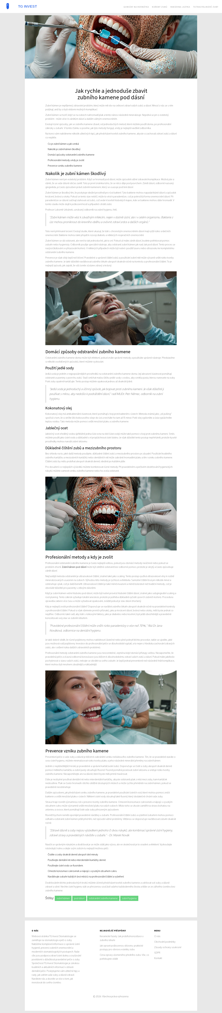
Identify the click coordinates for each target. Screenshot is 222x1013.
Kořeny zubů (159, 7)
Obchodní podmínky (165, 941)
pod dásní (79, 898)
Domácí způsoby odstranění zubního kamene (71, 154)
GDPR (157, 952)
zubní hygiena (129, 898)
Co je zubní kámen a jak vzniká (63, 143)
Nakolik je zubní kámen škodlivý (64, 149)
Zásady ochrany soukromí (167, 947)
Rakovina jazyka (180, 7)
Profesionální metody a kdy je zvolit (66, 160)
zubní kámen (63, 898)
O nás (157, 936)
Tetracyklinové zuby (205, 7)
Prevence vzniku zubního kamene (65, 165)
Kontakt (158, 958)
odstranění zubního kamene (103, 898)
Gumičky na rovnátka (136, 7)
